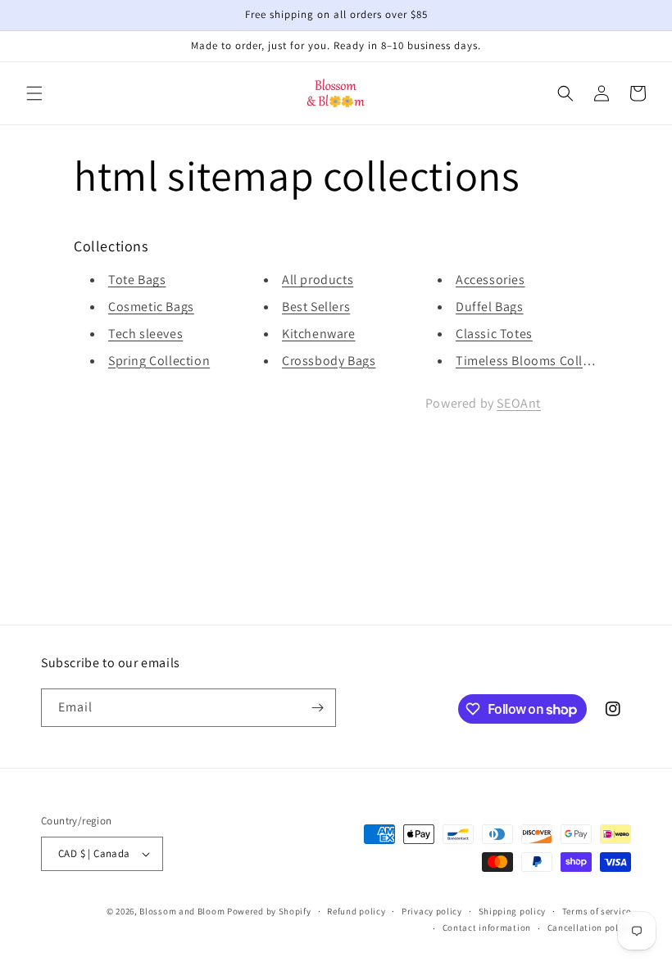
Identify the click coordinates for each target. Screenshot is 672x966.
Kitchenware (319, 333)
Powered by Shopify (269, 911)
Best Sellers (316, 306)
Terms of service (596, 911)
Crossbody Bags (328, 360)
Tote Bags (137, 279)
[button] (34, 93)
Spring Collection (159, 360)
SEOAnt (519, 403)
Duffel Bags (490, 306)
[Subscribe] (317, 707)
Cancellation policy (589, 927)
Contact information (487, 927)
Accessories (490, 279)
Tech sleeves (145, 333)
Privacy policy (432, 911)
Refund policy (356, 911)
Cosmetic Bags (151, 306)
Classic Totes (494, 333)
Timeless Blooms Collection (538, 360)
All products (317, 279)
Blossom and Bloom (182, 911)
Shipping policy (513, 911)
